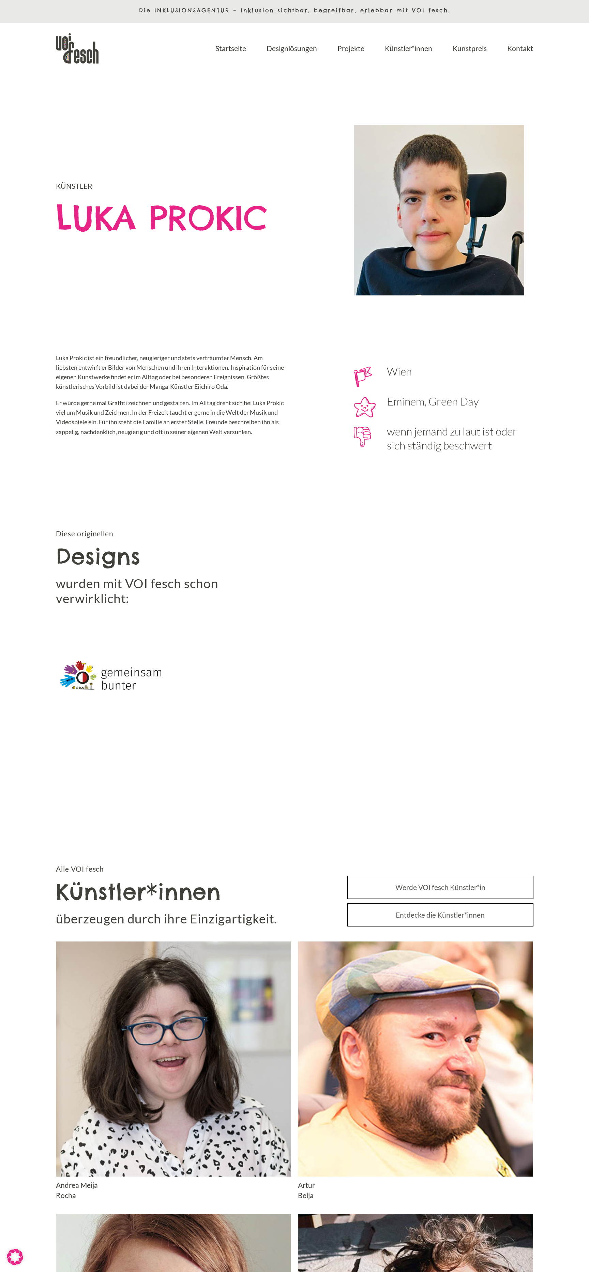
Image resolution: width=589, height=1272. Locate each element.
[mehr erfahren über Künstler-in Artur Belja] (415, 1070)
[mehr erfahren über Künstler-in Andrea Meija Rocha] (173, 1070)
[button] (15, 1257)
